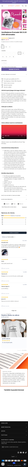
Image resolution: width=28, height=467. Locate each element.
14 (23, 53)
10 (9, 53)
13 (19, 53)
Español (13, 456)
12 (16, 53)
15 (2, 56)
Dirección (4, 423)
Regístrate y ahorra (7, 439)
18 (13, 56)
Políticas (4, 435)
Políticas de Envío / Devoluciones (10, 195)
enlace (4, 143)
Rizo (2, 44)
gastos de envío (6, 41)
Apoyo (3, 431)
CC (6, 47)
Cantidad (4, 60)
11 (12, 53)
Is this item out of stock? (8, 74)
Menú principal (6, 427)
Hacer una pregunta (7, 199)
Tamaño (3, 50)
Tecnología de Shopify (17, 465)
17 (9, 56)
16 (6, 56)
